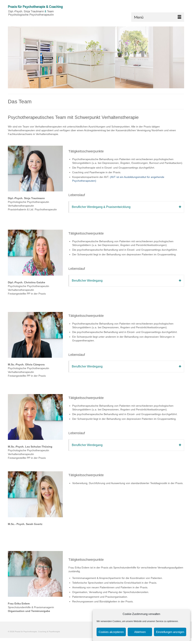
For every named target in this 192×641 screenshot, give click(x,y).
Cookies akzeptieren (111, 632)
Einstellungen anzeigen (170, 632)
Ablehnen (140, 632)
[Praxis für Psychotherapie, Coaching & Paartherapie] (35, 12)
